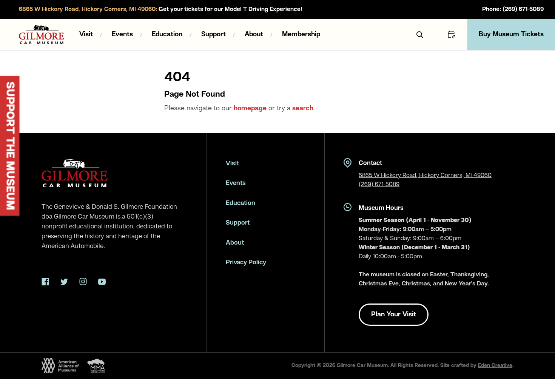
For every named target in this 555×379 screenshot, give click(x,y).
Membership (301, 34)
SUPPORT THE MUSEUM (9, 146)
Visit (86, 34)
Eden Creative (495, 365)
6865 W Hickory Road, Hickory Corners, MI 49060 (425, 176)
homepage (250, 108)
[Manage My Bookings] (451, 34)
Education (167, 34)
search (302, 108)
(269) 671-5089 (379, 185)
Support (213, 34)
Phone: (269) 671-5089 (513, 9)
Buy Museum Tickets (511, 34)
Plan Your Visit (393, 314)
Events (122, 34)
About (254, 34)
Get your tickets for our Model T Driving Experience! (160, 9)
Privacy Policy (246, 262)
